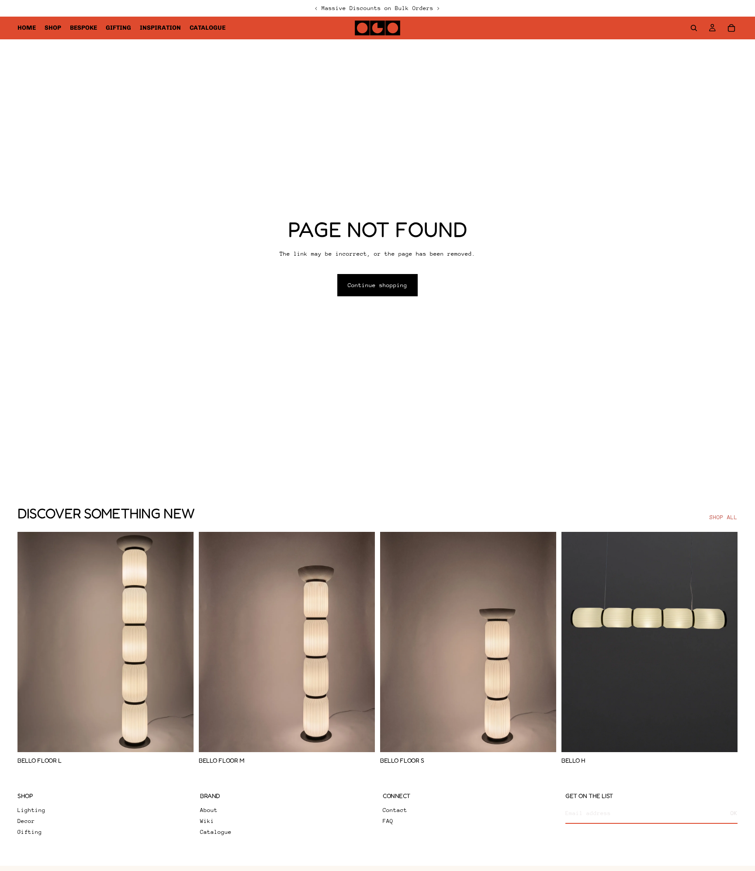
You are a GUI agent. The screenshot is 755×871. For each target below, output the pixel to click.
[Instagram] (38, 852)
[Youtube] (53, 852)
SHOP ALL (724, 517)
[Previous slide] (30, 642)
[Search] (693, 28)
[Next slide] (180, 642)
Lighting (31, 810)
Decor (26, 821)
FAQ (388, 821)
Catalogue (216, 832)
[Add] (180, 738)
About (209, 810)
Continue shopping (377, 285)
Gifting (29, 832)
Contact (395, 810)
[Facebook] (22, 852)
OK (734, 813)
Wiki (207, 821)
